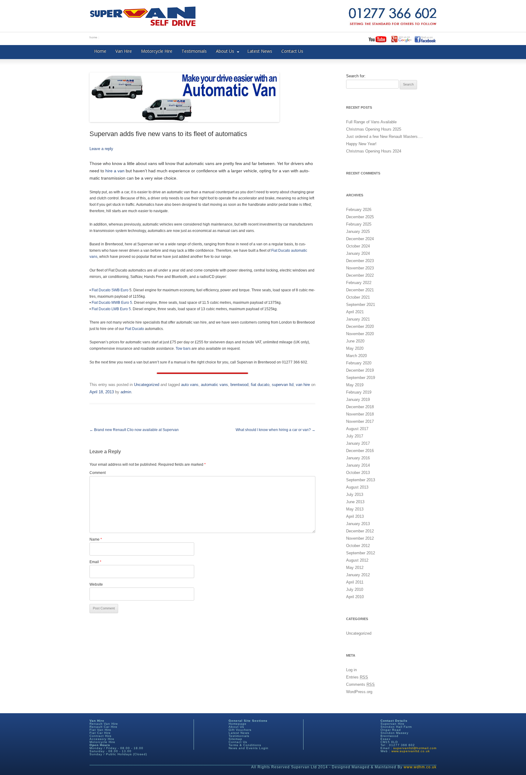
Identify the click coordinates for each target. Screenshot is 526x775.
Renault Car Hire (103, 726)
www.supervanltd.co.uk (410, 751)
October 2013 (358, 472)
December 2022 (360, 275)
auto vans (189, 384)
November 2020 (360, 333)
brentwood (239, 384)
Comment (97, 473)
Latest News (259, 51)
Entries (357, 677)
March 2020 (356, 355)
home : (94, 37)
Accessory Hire (101, 739)
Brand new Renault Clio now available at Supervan (134, 430)
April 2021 (355, 312)
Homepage (238, 723)
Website (96, 584)
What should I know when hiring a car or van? (275, 430)
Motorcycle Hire (156, 51)
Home (100, 51)
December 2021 (360, 290)
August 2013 (357, 487)
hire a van (114, 170)
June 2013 (355, 502)
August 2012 (357, 560)
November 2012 (360, 538)
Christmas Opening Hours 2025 (373, 129)
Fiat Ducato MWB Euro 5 (112, 302)
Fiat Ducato (280, 250)
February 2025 (358, 224)
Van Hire (123, 51)
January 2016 (358, 458)
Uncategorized (146, 384)
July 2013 (354, 494)
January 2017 (358, 443)
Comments (360, 684)
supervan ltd (282, 384)
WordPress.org (359, 691)
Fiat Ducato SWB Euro (110, 290)
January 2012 (358, 575)
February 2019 (358, 392)
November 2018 (360, 414)
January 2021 (358, 319)
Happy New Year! (361, 144)
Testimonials (194, 51)
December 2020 (360, 326)
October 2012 (358, 545)
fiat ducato (260, 384)
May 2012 (354, 567)
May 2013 (354, 509)
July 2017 (354, 436)
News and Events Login (248, 748)
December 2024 (360, 239)
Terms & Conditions (245, 745)
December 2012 (360, 531)
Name (95, 539)
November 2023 (360, 268)
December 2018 (360, 407)
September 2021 (360, 304)
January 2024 (358, 253)
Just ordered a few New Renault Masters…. (384, 136)
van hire (303, 384)
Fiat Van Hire (100, 729)
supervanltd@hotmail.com (415, 748)
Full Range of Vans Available (371, 122)
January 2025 (358, 231)
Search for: (356, 76)
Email (95, 562)
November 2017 (360, 421)
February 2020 (358, 363)
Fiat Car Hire (100, 733)
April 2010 (355, 596)
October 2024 (358, 246)
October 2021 (358, 297)
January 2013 (358, 523)
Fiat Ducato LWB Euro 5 (111, 309)
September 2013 (360, 480)
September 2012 (360, 553)
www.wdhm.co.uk (420, 767)
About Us (225, 51)
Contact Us (292, 51)
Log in (351, 670)
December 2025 (360, 217)
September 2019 (360, 377)
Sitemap (235, 739)
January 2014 (358, 465)
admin (126, 392)
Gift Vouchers (240, 729)
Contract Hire (100, 736)
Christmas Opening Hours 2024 (373, 151)
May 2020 (354, 348)
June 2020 (355, 341)
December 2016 (360, 450)
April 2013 (355, 516)
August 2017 (357, 428)
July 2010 (354, 589)
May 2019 (354, 385)
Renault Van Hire (103, 723)
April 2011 (354, 582)
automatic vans (214, 384)
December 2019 (360, 370)
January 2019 (358, 399)
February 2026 (358, 209)
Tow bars (183, 348)
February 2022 (358, 282)
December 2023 (360, 260)
